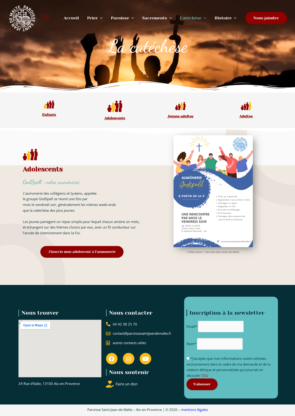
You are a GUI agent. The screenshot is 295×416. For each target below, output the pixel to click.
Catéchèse (190, 18)
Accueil (71, 18)
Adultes (246, 116)
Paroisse (120, 18)
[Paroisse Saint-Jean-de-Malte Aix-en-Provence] (22, 17)
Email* (191, 326)
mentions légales (194, 409)
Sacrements (154, 18)
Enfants (49, 115)
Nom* (191, 344)
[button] (47, 18)
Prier (92, 18)
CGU (204, 375)
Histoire (223, 18)
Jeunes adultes (180, 116)
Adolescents (114, 118)
